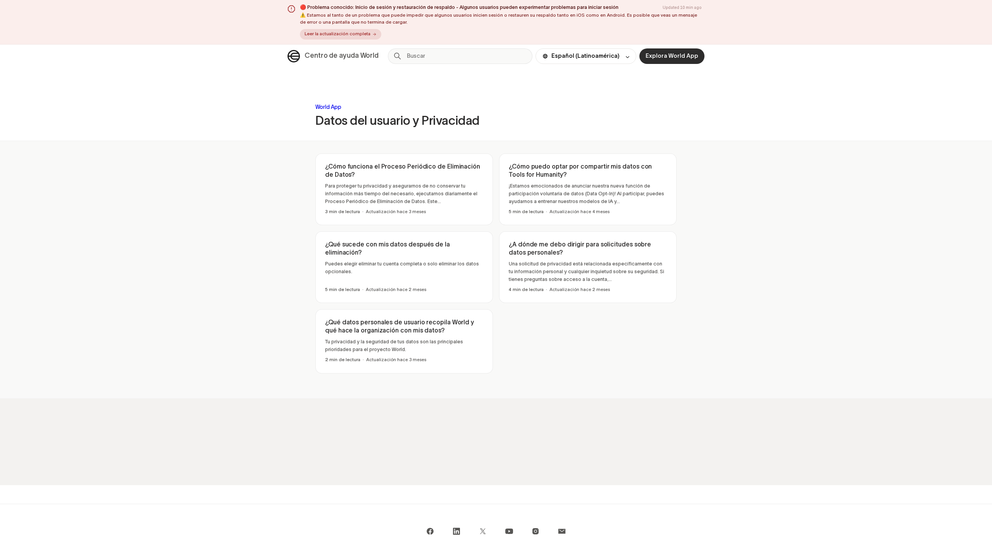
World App (328, 107)
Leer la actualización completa (337, 34)
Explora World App (672, 56)
